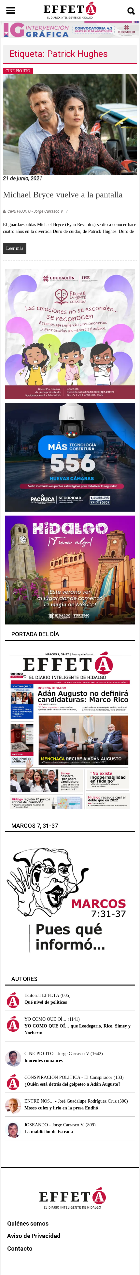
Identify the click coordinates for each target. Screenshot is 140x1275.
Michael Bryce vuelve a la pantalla (63, 194)
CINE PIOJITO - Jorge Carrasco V (35, 211)
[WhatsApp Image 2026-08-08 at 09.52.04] (69, 29)
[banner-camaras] (70, 457)
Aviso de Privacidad (34, 1235)
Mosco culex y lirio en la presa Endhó (61, 1108)
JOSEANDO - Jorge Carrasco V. (54, 1124)
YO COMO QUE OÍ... (45, 1019)
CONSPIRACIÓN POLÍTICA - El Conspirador (68, 1077)
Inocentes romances (43, 1060)
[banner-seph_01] (70, 333)
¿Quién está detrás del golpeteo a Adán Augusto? (72, 1084)
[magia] (70, 569)
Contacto (20, 1248)
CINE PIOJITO (18, 71)
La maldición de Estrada (48, 1131)
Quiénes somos (28, 1223)
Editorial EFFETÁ (41, 995)
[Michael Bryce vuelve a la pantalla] (70, 123)
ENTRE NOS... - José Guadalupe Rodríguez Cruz (70, 1101)
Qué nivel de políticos (45, 1002)
